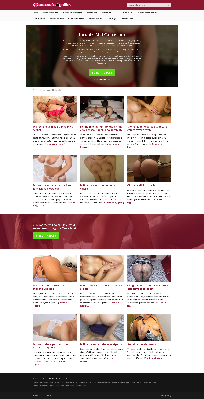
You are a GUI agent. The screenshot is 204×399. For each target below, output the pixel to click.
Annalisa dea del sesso (141, 344)
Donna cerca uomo (40, 383)
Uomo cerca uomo (150, 383)
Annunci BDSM (72, 383)
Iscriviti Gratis (102, 72)
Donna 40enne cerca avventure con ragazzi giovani (147, 128)
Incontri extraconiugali (120, 383)
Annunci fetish (135, 383)
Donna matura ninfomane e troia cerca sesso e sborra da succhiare (101, 128)
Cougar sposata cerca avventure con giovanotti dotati (148, 287)
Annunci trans (80, 385)
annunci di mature (113, 61)
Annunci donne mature (101, 383)
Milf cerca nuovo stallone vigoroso (101, 344)
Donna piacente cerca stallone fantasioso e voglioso (52, 186)
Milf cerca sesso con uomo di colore (98, 186)
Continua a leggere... (54, 144)
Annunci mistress (67, 385)
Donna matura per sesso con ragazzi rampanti (51, 345)
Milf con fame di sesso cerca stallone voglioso (51, 287)
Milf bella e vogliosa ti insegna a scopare (53, 128)
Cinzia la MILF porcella (141, 185)
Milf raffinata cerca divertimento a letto (101, 287)
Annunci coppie (85, 383)
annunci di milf (83, 43)
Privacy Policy (166, 395)
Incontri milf (54, 385)
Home (42, 90)
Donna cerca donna (40, 385)
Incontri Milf (50, 90)
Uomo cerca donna (57, 383)
